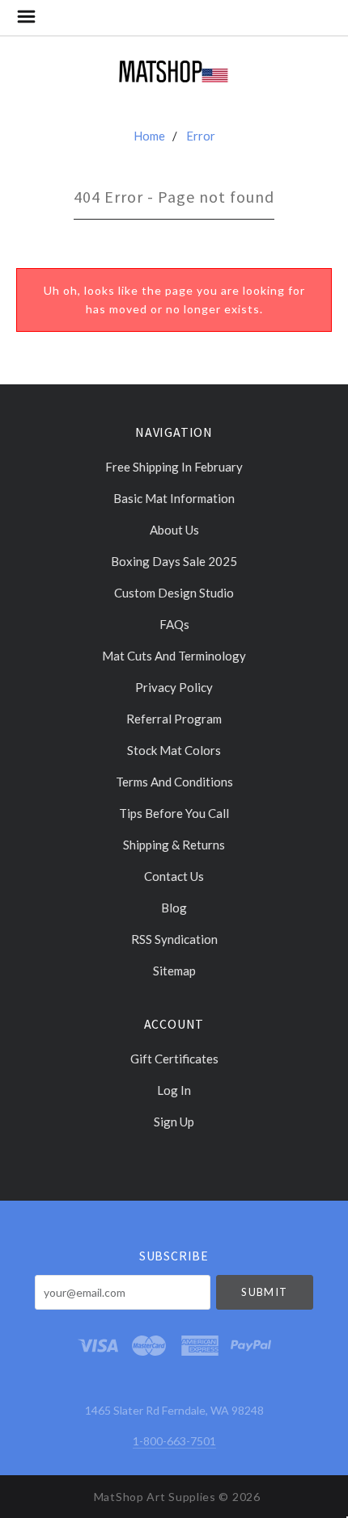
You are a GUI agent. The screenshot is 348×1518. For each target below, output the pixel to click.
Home (149, 135)
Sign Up (174, 1121)
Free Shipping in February (174, 466)
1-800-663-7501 (174, 1441)
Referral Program (174, 718)
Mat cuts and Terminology (174, 655)
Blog (174, 907)
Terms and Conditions (174, 781)
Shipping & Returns (174, 844)
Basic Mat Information (174, 498)
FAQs (174, 624)
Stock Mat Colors (174, 750)
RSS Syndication (174, 939)
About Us (174, 529)
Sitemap (174, 970)
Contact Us (174, 876)
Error (200, 135)
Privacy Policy (174, 687)
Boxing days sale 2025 (174, 561)
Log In (174, 1090)
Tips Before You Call (174, 813)
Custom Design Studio (174, 592)
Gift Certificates (174, 1058)
